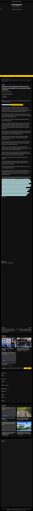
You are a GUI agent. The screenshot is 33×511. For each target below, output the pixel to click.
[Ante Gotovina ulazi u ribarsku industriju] (9, 342)
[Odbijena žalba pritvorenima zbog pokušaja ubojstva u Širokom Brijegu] (24, 426)
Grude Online (25, 178)
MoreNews (19, 509)
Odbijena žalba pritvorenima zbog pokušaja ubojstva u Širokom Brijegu (24, 433)
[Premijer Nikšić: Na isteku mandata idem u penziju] (9, 357)
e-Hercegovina (16, 5)
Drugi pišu (3, 84)
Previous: (8, 329)
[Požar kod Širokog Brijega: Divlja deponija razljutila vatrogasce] (24, 412)
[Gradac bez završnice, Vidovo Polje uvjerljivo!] (9, 412)
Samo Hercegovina (5, 415)
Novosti (19, 415)
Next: (24, 329)
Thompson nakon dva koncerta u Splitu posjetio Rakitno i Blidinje (23, 349)
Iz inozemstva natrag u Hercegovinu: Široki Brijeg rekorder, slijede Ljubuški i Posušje (9, 433)
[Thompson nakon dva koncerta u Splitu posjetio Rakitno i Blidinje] (24, 342)
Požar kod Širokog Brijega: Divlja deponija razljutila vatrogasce (23, 419)
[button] (2, 76)
